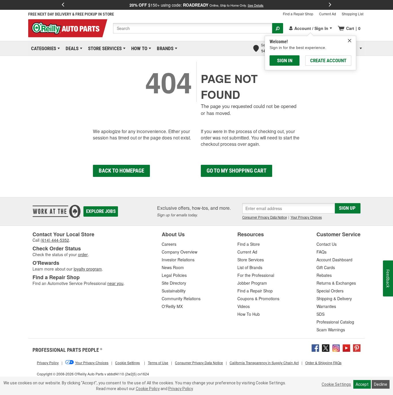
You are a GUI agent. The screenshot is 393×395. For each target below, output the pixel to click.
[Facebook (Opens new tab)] (315, 347)
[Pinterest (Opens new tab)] (356, 347)
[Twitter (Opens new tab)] (325, 347)
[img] (349, 40)
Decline (380, 384)
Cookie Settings (336, 384)
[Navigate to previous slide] (63, 5)
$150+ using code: (196, 5)
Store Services (104, 48)
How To (138, 48)
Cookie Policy (148, 388)
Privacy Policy (180, 388)
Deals (71, 48)
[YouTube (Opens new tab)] (346, 347)
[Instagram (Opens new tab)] (336, 347)
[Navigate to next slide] (330, 5)
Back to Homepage (121, 170)
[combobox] (192, 28)
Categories (42, 48)
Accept (362, 384)
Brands (164, 48)
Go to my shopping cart (236, 170)
